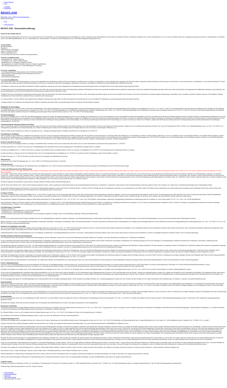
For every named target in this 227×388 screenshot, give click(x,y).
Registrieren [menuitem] (7, 8)
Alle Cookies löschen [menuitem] (10, 377)
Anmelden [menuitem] (7, 7)
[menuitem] (8, 2)
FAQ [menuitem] (5, 21)
